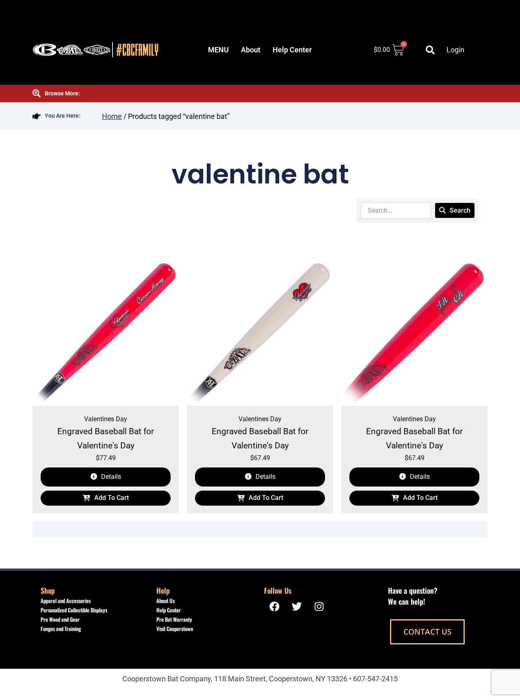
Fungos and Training (61, 629)
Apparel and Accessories (66, 601)
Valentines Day (105, 419)
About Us (165, 601)
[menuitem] (218, 50)
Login (455, 49)
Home (112, 116)
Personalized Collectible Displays (74, 610)
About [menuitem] (250, 49)
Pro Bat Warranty (174, 619)
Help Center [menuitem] (292, 49)
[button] (430, 50)
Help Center (168, 610)
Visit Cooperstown (174, 629)
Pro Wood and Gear (60, 619)
